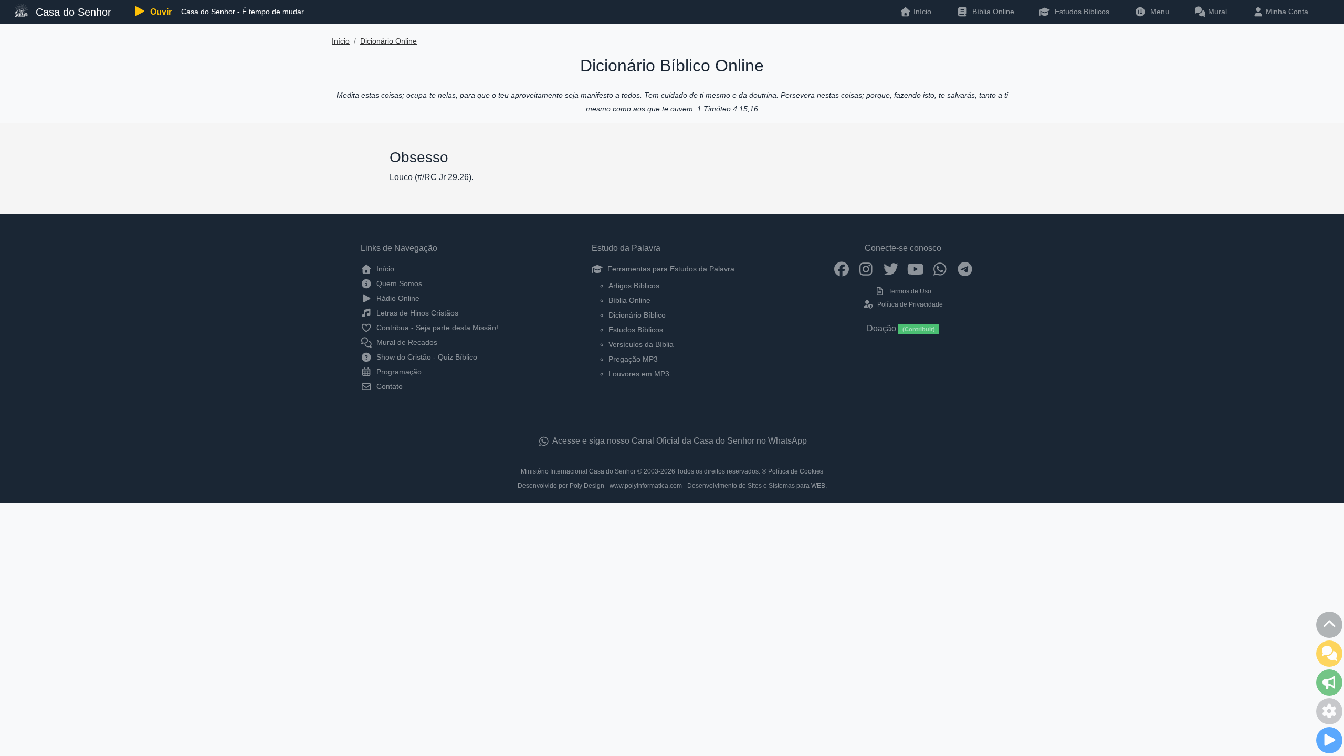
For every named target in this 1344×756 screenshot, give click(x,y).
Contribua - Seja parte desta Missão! (436, 327)
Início (341, 41)
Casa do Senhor (72, 12)
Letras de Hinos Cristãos (416, 313)
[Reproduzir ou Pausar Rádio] (1329, 740)
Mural (1216, 11)
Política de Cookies (795, 471)
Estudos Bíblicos (1081, 11)
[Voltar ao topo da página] (1329, 625)
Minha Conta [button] (1286, 11)
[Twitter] (890, 269)
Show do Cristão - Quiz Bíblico (425, 357)
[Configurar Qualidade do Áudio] (1329, 711)
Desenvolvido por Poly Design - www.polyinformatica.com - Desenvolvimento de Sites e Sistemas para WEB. (672, 485)
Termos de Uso (909, 291)
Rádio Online (396, 298)
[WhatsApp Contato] (940, 269)
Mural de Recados (405, 342)
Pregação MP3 (633, 359)
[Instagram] (866, 269)
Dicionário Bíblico (637, 315)
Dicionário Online (388, 41)
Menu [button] (1157, 11)
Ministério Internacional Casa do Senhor (578, 471)
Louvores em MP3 (638, 374)
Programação (398, 372)
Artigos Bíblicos (633, 285)
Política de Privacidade (909, 304)
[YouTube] (915, 269)
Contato (388, 386)
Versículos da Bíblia (641, 344)
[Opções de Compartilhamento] (1329, 682)
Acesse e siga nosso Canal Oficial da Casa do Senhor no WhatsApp (679, 440)
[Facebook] (841, 269)
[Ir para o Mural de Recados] (1329, 653)
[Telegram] (965, 269)
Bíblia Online (992, 11)
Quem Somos (398, 283)
